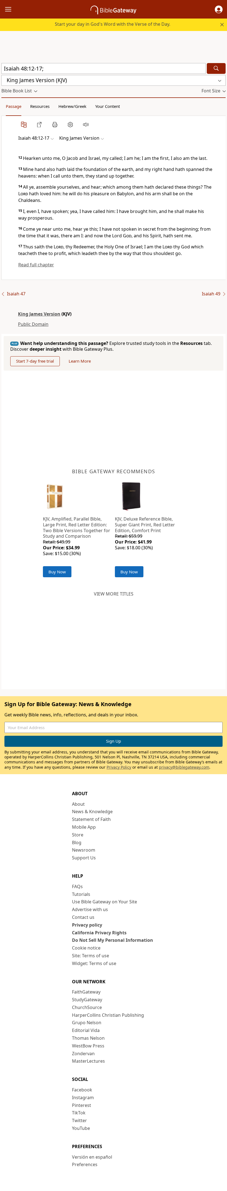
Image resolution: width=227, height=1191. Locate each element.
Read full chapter (36, 265)
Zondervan (83, 1053)
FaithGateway (86, 992)
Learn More (80, 361)
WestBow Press (88, 1046)
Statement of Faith (91, 819)
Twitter (79, 1120)
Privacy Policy (119, 767)
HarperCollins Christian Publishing (108, 1015)
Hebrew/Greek (72, 106)
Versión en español (92, 1157)
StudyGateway (87, 1000)
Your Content (107, 106)
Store (77, 835)
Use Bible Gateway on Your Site (104, 902)
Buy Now (57, 571)
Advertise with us (90, 909)
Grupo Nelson (86, 1023)
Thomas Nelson (88, 1038)
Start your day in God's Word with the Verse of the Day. (112, 24)
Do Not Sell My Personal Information (112, 940)
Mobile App (84, 827)
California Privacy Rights (99, 933)
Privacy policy (87, 925)
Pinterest (81, 1105)
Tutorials (81, 894)
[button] (219, 9)
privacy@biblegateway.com (184, 767)
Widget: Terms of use (94, 963)
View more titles (113, 594)
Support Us (84, 858)
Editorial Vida (86, 1030)
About (78, 804)
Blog (76, 842)
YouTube (81, 1128)
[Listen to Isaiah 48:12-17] (85, 124)
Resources (40, 106)
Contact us (83, 917)
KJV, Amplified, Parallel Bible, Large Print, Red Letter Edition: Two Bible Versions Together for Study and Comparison (76, 527)
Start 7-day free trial (35, 361)
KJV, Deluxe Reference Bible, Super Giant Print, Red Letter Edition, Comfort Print (145, 525)
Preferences (84, 1164)
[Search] (216, 68)
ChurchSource (87, 1007)
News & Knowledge (92, 811)
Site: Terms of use (90, 956)
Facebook (82, 1090)
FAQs (77, 886)
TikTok (79, 1113)
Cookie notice (86, 948)
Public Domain (33, 324)
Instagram (83, 1097)
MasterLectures (88, 1061)
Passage (13, 106)
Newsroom (83, 850)
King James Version (39, 314)
